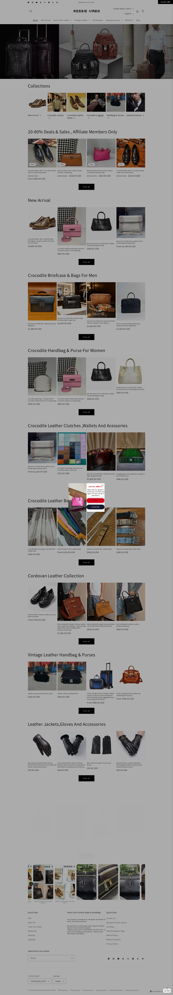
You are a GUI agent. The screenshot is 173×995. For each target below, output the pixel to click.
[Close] (102, 485)
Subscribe (96, 507)
